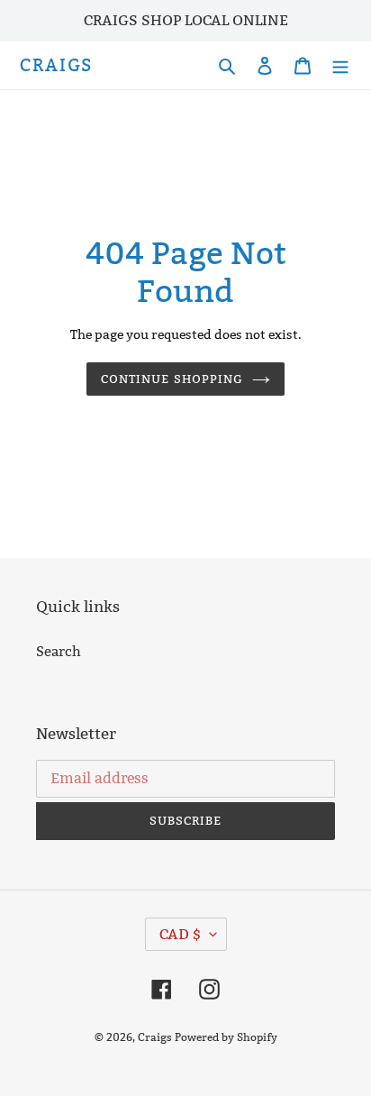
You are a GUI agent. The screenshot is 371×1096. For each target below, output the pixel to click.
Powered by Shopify (226, 1037)
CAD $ (180, 934)
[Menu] (340, 65)
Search (58, 651)
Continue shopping (172, 378)
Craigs (56, 65)
